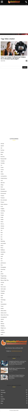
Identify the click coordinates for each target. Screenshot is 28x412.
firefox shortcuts (4, 204)
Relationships (3, 278)
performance (3, 262)
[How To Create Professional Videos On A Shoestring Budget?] (14, 48)
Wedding (2, 325)
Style (2, 297)
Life (1, 236)
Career (2, 167)
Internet (2, 228)
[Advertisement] (14, 19)
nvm (2, 260)
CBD (2, 171)
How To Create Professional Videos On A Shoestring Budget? (13, 58)
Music (2, 247)
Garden (2, 215)
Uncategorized (4, 317)
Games (2, 213)
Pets (2, 265)
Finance (2, 202)
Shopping (3, 291)
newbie (2, 254)
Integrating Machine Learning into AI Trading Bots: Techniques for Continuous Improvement (17, 363)
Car (1, 165)
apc (1, 147)
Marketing (3, 241)
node (2, 256)
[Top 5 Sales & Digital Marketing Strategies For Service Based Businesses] (4, 377)
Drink (2, 187)
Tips (2, 302)
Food (2, 206)
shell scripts (3, 288)
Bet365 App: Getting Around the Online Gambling (17, 369)
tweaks (2, 308)
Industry (2, 226)
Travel (2, 306)
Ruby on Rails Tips (5, 280)
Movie (2, 245)
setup (2, 284)
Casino (2, 169)
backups (2, 150)
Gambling (3, 210)
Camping (2, 160)
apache (2, 145)
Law (1, 234)
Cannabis (3, 163)
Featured (2, 197)
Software (2, 293)
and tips (2, 143)
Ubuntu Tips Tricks (5, 315)
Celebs (2, 174)
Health (2, 219)
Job (1, 230)
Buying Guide (3, 158)
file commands (4, 200)
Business (3, 156)
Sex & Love (3, 286)
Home (2, 36)
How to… (3, 223)
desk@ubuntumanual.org (16, 351)
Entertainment (4, 191)
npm (2, 258)
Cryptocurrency (4, 178)
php (1, 271)
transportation (3, 304)
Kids (2, 232)
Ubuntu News (3, 310)
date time (3, 182)
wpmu (2, 334)
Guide (2, 217)
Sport (2, 295)
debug (2, 184)
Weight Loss (3, 328)
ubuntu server (3, 312)
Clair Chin (3, 60)
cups (2, 180)
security (2, 282)
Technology (3, 299)
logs (1, 239)
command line (4, 176)
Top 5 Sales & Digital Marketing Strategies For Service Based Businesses (16, 377)
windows (2, 330)
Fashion (2, 195)
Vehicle (2, 319)
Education (3, 189)
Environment (3, 193)
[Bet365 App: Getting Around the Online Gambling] (4, 370)
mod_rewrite (3, 243)
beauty (2, 152)
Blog (2, 154)
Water (2, 321)
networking (3, 252)
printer (2, 273)
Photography (3, 267)
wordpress (3, 332)
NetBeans (3, 249)
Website (2, 323)
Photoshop (3, 269)
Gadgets (2, 208)
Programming (3, 275)
